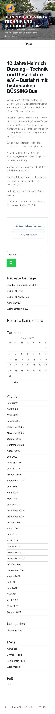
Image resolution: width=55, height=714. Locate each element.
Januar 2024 (13, 504)
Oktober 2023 (14, 522)
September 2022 (15, 570)
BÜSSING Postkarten (18, 297)
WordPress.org (15, 666)
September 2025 (15, 444)
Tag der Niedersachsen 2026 (22, 285)
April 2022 (12, 600)
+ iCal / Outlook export (28, 235)
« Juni (15, 381)
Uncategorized (14, 630)
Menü (29, 44)
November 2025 (15, 432)
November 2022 (15, 558)
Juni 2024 (12, 486)
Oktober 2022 (14, 564)
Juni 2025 (12, 456)
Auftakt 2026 (13, 302)
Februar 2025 (14, 462)
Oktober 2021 (14, 612)
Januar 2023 (13, 546)
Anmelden (12, 648)
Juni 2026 (12, 403)
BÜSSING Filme (15, 291)
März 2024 (12, 498)
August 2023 (13, 528)
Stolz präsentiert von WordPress (34, 707)
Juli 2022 (12, 582)
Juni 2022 (12, 588)
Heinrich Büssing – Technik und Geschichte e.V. (26, 21)
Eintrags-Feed (14, 654)
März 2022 (12, 606)
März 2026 (12, 415)
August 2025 (13, 450)
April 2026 (12, 409)
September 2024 (16, 480)
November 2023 (15, 516)
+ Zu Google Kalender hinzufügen (28, 226)
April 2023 (12, 540)
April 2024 (12, 492)
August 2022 (13, 576)
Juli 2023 (12, 534)
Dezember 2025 (15, 427)
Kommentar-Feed (16, 660)
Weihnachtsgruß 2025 (18, 308)
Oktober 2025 (14, 438)
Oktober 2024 (14, 474)
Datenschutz (10, 707)
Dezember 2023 (15, 510)
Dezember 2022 (15, 552)
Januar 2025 (13, 468)
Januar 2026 (13, 421)
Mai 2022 (12, 594)
